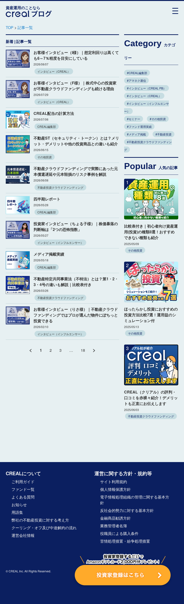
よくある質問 (23, 497)
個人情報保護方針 (115, 489)
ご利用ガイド (23, 481)
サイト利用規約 (113, 481)
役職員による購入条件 (119, 533)
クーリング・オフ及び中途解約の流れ (44, 527)
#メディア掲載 (136, 134)
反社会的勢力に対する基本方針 (127, 510)
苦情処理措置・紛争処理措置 (125, 541)
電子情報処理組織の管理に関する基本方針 (134, 499)
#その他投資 (158, 119)
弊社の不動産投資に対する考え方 (40, 520)
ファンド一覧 (23, 489)
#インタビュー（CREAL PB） (146, 88)
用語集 (17, 512)
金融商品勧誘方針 (115, 518)
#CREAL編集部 (137, 73)
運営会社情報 (23, 535)
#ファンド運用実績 (139, 126)
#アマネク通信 (136, 80)
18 (83, 350)
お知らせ (19, 504)
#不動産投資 (163, 134)
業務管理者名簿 (113, 525)
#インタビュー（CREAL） (144, 96)
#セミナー (133, 119)
